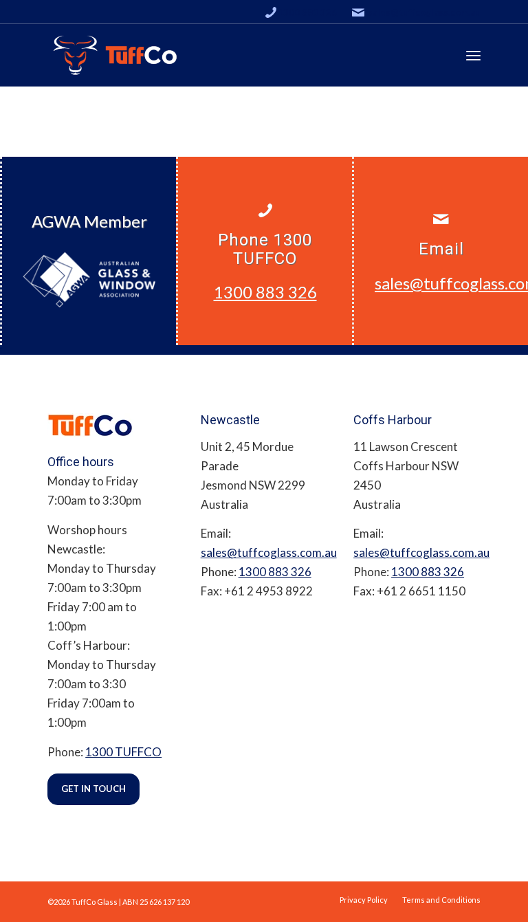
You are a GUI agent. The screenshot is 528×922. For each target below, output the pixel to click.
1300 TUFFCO (123, 752)
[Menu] (473, 55)
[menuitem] (364, 899)
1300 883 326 (307, 12)
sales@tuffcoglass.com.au (424, 12)
